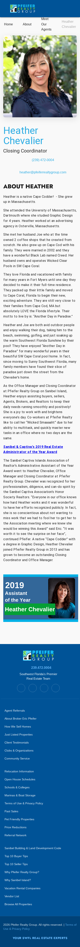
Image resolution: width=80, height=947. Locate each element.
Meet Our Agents (46, 24)
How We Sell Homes (18, 726)
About (27, 24)
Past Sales (11, 811)
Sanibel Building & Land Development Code (33, 848)
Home (8, 24)
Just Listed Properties (19, 734)
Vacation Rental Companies (22, 888)
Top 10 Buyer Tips (16, 856)
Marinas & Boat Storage (20, 795)
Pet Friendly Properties (19, 819)
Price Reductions (15, 827)
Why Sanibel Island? (18, 880)
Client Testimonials (17, 742)
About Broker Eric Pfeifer (21, 718)
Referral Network (15, 835)
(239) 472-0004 (43, 160)
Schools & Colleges (17, 787)
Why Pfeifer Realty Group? (22, 872)
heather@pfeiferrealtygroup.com (42, 172)
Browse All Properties (18, 904)
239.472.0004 (41, 667)
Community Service (17, 758)
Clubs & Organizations (19, 750)
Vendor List (12, 896)
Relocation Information (19, 771)
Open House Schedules (20, 779)
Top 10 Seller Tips (16, 864)
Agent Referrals (15, 710)
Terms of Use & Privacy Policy (24, 803)
